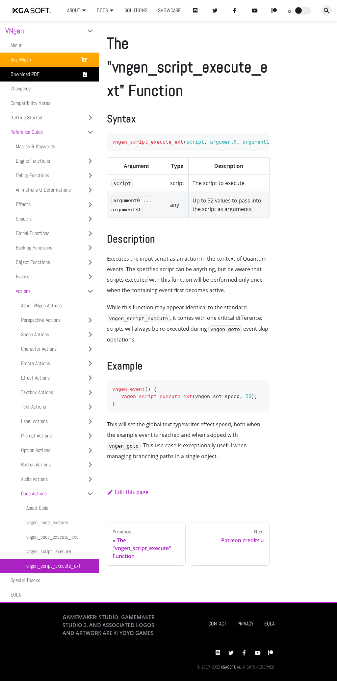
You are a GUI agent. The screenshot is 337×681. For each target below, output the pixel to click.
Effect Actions (35, 377)
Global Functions (32, 233)
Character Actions (39, 348)
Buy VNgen (21, 59)
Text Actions (33, 406)
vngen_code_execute (47, 522)
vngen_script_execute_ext (53, 565)
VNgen (14, 31)
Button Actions (36, 464)
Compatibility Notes (30, 103)
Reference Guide (27, 132)
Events (22, 276)
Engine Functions (33, 160)
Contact (217, 623)
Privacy (245, 623)
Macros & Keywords (35, 146)
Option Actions (35, 450)
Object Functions (33, 262)
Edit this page (131, 492)
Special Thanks (25, 580)
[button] (303, 10)
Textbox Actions (37, 392)
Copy (259, 140)
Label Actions (34, 421)
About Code (37, 508)
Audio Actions (34, 479)
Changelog (21, 88)
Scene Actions (35, 334)
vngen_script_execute (48, 551)
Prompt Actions (36, 435)
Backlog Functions (34, 247)
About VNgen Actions (41, 305)
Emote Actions (35, 363)
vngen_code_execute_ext (52, 536)
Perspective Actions (41, 320)
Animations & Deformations (43, 189)
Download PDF (25, 74)
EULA (16, 594)
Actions (23, 291)
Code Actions (34, 493)
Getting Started (26, 117)
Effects (23, 204)
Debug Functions (32, 175)
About (16, 45)
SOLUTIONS (135, 10)
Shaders (24, 218)
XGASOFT (228, 667)
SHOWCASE (169, 10)
